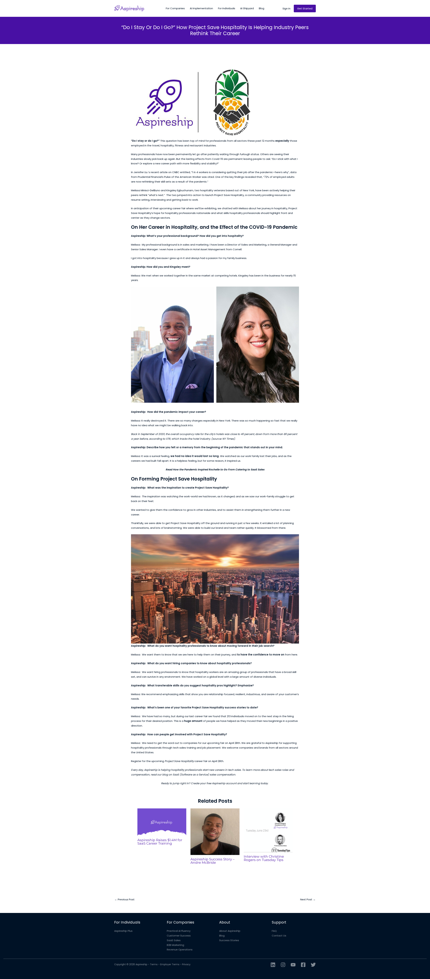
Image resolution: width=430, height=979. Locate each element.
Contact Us (279, 935)
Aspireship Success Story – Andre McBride (212, 861)
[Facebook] (303, 964)
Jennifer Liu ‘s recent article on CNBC (156, 172)
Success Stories (229, 940)
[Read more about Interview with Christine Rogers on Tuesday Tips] (268, 830)
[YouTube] (293, 964)
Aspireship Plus (123, 931)
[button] (286, 8)
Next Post (307, 899)
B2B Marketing (175, 945)
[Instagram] (283, 964)
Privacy (186, 964)
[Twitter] (313, 964)
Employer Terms (169, 964)
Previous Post (125, 899)
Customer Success (179, 935)
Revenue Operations (179, 949)
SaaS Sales (174, 940)
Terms (154, 964)
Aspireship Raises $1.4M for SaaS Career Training (159, 841)
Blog (222, 935)
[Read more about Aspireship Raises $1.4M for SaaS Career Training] (161, 822)
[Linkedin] (272, 964)
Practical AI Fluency (178, 931)
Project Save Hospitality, (229, 195)
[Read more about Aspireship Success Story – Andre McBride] (215, 831)
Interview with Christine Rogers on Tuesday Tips (264, 858)
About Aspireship (229, 931)
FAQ (274, 931)
